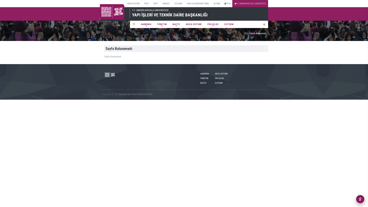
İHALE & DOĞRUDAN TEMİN (198, 3)
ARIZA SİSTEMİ (133, 3)
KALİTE (176, 24)
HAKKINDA (146, 24)
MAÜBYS (166, 3)
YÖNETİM (162, 24)
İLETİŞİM (216, 3)
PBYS (146, 3)
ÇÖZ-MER (178, 3)
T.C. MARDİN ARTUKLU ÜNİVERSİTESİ (251, 3)
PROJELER (212, 24)
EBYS (155, 3)
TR (227, 3)
